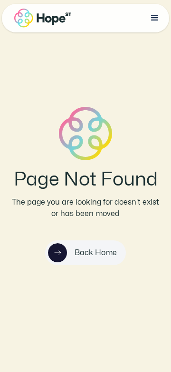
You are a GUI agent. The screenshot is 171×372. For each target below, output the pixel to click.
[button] (154, 18)
